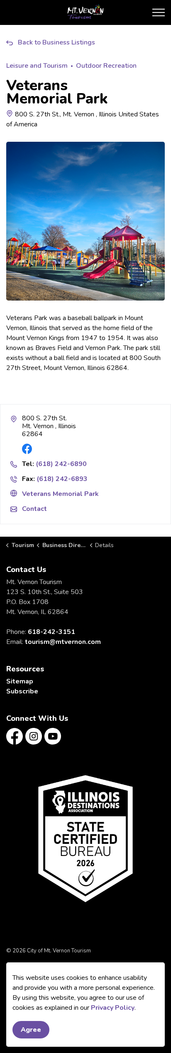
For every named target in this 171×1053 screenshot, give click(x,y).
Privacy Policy (112, 1007)
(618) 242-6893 (62, 478)
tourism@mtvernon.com (63, 641)
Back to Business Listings (56, 42)
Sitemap (19, 681)
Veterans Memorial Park (60, 493)
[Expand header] (158, 12)
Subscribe (22, 691)
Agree (31, 1029)
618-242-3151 (51, 631)
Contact (34, 508)
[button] (85, 838)
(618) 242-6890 (61, 464)
